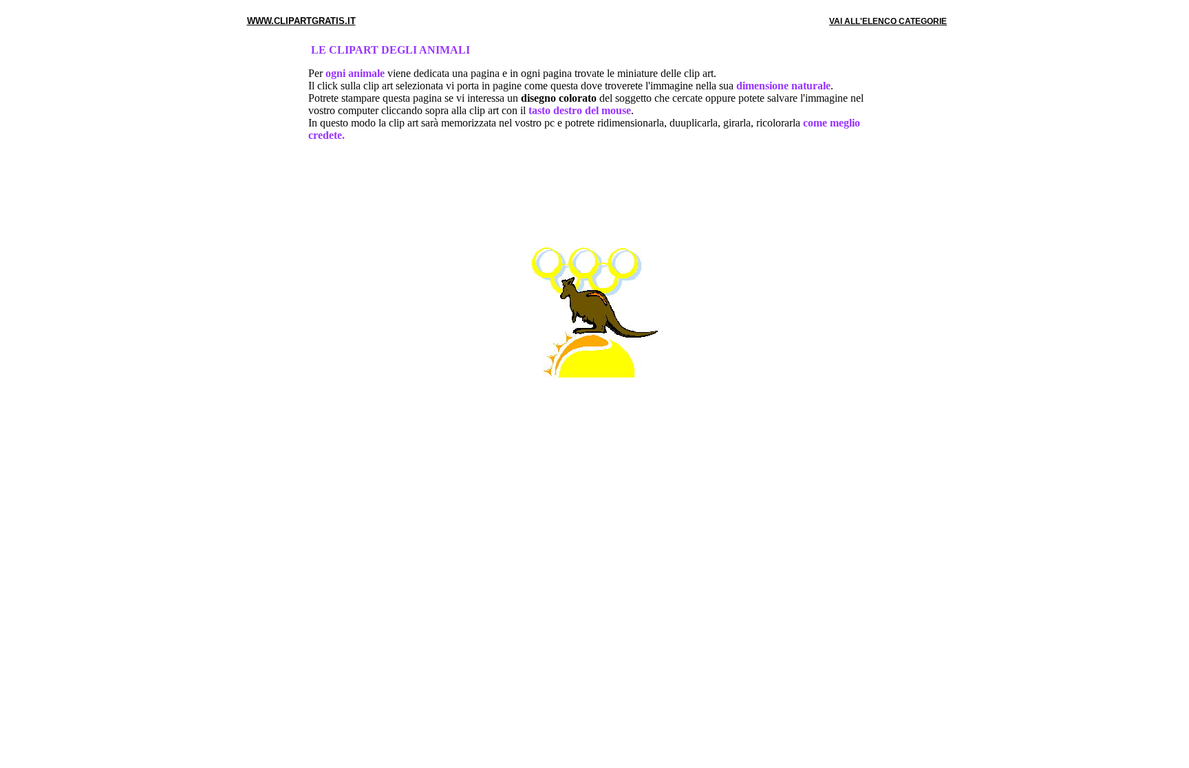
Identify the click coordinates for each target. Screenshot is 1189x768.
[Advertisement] (594, 197)
